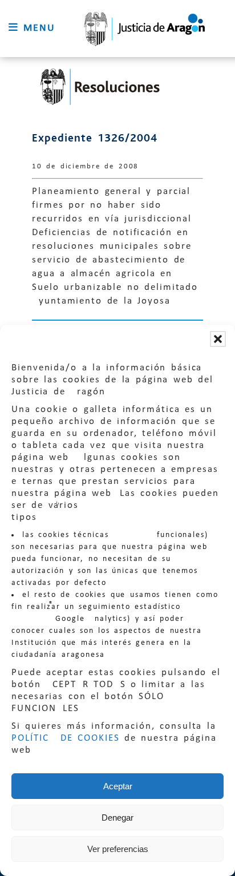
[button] (218, 339)
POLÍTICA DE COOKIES (65, 738)
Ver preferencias (117, 849)
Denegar (117, 817)
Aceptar (117, 786)
